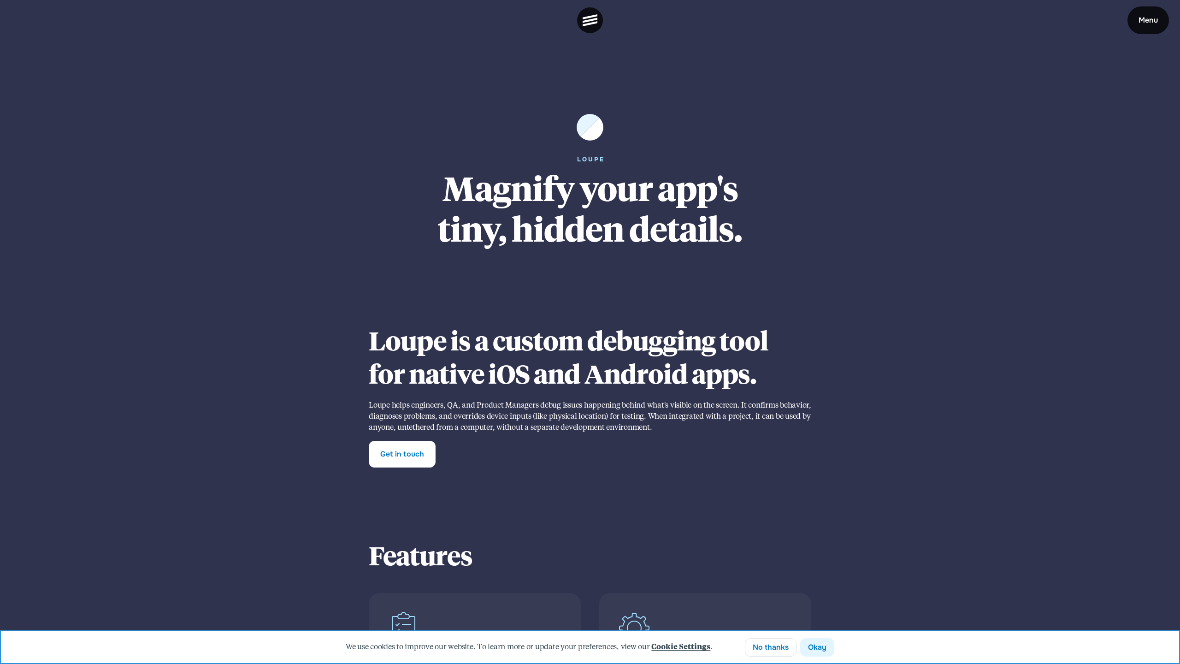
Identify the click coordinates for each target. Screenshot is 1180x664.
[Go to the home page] (590, 20)
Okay (817, 647)
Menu (1148, 20)
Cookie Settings (680, 647)
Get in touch (402, 454)
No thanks (771, 647)
